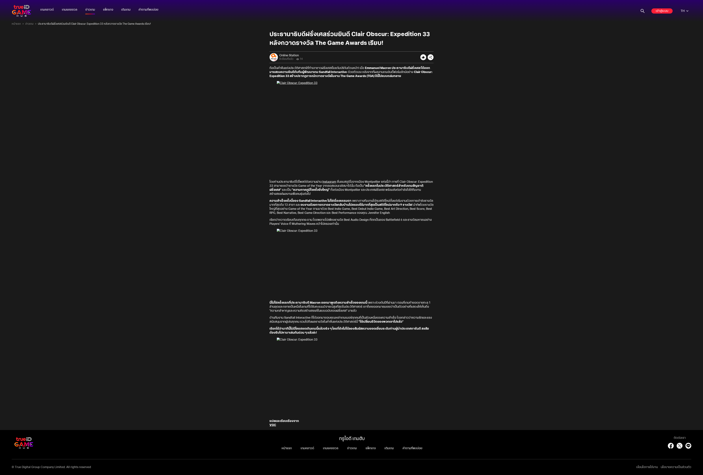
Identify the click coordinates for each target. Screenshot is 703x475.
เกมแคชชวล (69, 9)
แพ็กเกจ (108, 9)
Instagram (329, 181)
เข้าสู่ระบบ (662, 11)
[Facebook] (671, 446)
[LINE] (688, 446)
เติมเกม (126, 9)
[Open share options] (431, 57)
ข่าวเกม (90, 9)
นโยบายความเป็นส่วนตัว (676, 467)
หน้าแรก (16, 24)
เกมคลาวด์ (47, 9)
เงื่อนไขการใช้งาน (647, 467)
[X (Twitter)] (679, 446)
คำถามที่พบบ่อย (148, 9)
